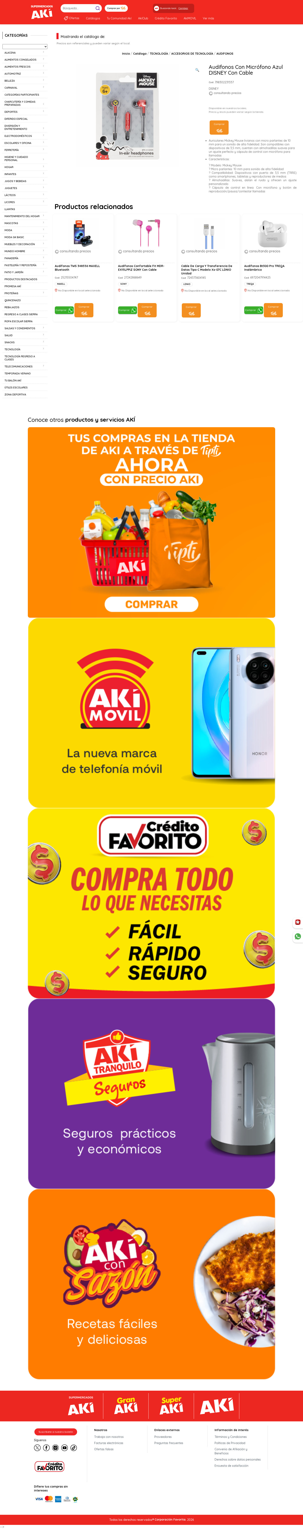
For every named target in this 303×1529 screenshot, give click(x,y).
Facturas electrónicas (108, 1443)
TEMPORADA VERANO (18, 373)
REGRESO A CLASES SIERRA (21, 314)
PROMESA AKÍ (13, 286)
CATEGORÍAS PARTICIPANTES (22, 94)
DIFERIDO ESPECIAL (16, 118)
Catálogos (93, 18)
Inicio (126, 53)
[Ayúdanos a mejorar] (298, 923)
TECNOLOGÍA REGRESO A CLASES (20, 358)
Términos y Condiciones (231, 1437)
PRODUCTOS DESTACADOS (21, 279)
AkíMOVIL (190, 18)
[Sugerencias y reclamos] (298, 937)
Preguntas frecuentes (168, 1443)
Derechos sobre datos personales (238, 1459)
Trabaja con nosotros (109, 1437)
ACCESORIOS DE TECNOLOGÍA (192, 53)
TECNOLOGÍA (159, 53)
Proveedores (163, 1437)
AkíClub (143, 18)
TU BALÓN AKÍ (13, 380)
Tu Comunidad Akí (119, 18)
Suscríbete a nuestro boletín (56, 1431)
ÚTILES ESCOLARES (16, 387)
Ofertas (74, 18)
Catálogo (140, 53)
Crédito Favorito (166, 18)
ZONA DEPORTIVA (15, 394)
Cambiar (183, 8)
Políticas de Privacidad (230, 1443)
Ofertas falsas (104, 1449)
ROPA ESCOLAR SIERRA (19, 321)
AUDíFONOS (224, 53)
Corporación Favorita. (170, 1519)
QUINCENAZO (13, 300)
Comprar (219, 124)
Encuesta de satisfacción (231, 1466)
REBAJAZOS (12, 307)
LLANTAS (10, 209)
